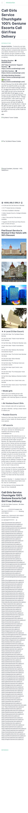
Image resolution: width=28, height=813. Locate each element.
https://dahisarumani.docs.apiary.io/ (11, 526)
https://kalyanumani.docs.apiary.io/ (11, 553)
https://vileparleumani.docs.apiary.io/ (11, 533)
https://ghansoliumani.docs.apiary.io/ (11, 681)
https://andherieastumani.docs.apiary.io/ (12, 593)
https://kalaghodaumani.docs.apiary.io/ (12, 687)
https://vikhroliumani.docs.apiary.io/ (11, 611)
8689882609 (6, 62)
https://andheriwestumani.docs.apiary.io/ (12, 595)
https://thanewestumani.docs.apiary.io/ (12, 600)
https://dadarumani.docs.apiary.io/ (11, 539)
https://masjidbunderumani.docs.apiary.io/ (13, 734)
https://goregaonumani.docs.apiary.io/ (12, 546)
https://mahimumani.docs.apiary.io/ (11, 609)
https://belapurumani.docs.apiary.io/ (11, 571)
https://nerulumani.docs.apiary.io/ (10, 557)
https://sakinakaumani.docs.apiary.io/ (11, 591)
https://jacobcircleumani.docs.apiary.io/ (12, 683)
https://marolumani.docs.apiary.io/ (12, 636)
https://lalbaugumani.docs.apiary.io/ (11, 703)
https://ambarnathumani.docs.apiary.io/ (12, 719)
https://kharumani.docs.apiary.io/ (10, 627)
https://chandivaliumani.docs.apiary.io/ (12, 669)
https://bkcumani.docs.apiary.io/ (10, 716)
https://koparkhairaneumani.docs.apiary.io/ (13, 620)
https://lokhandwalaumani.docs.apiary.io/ (13, 562)
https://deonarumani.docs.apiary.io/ (11, 665)
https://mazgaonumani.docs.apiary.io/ (12, 694)
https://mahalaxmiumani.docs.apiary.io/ (12, 643)
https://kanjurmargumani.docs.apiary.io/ (12, 670)
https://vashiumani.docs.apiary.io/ (10, 555)
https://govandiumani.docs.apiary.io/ (11, 667)
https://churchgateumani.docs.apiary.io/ (12, 580)
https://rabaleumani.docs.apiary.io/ (11, 723)
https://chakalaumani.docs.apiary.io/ (11, 674)
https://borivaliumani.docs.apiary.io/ (11, 549)
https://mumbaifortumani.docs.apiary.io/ (12, 725)
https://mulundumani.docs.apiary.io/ (11, 544)
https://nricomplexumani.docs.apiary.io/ (12, 567)
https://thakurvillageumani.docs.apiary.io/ (13, 640)
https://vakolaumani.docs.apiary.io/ (11, 651)
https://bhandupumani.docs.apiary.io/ (11, 623)
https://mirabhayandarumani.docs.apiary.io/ (13, 528)
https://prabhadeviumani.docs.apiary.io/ (12, 696)
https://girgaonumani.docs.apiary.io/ (11, 647)
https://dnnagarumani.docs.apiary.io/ (11, 586)
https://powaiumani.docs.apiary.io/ (11, 522)
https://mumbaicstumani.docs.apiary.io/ (12, 672)
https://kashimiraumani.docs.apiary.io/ (12, 712)
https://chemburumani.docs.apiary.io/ (11, 537)
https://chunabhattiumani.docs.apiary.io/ (12, 676)
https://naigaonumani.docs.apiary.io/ (11, 631)
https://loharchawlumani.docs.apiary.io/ (12, 688)
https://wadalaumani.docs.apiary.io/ (11, 625)
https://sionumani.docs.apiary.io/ (10, 629)
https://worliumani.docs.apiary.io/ (10, 530)
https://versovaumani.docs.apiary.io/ (11, 566)
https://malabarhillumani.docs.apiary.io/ (12, 614)
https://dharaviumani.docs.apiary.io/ (11, 708)
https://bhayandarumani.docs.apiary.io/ (12, 605)
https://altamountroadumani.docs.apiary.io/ (13, 638)
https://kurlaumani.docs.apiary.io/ (10, 542)
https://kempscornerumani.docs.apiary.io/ (13, 658)
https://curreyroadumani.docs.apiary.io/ (12, 737)
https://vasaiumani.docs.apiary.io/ (12, 604)
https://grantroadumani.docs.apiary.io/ (12, 649)
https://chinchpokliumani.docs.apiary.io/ (12, 663)
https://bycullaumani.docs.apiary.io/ (11, 607)
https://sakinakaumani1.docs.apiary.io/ (12, 618)
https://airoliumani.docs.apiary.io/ (10, 616)
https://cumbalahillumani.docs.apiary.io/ (12, 632)
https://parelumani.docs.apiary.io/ (10, 652)
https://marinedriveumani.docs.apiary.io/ (12, 575)
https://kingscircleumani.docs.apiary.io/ (12, 739)
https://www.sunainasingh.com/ (13, 68)
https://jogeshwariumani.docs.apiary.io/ (12, 551)
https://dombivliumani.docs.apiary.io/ (11, 560)
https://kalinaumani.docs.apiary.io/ (14, 707)
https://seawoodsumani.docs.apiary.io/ (12, 613)
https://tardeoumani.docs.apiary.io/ (11, 642)
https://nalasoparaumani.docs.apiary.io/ (12, 714)
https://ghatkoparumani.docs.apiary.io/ (12, 540)
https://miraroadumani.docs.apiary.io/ (12, 524)
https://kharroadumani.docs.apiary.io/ (12, 726)
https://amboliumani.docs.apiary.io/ (11, 661)
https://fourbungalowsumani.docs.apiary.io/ (13, 564)
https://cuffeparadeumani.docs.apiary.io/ (12, 656)
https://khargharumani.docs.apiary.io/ (12, 569)
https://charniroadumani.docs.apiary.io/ (13, 730)
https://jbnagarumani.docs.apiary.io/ (11, 587)
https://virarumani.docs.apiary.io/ (10, 622)
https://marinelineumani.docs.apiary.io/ (12, 732)
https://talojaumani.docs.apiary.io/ (11, 573)
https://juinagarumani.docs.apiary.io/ (11, 685)
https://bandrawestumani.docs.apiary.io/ (12, 596)
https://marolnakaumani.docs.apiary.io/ (12, 589)
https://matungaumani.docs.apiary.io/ (11, 692)
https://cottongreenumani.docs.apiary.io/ (12, 678)
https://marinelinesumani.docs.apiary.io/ (12, 582)
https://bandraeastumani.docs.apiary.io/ (12, 598)
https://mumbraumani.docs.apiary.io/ (11, 721)
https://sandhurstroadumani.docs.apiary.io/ (13, 735)
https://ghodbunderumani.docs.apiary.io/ (12, 710)
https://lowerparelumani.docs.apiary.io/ (12, 535)
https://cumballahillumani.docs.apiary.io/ (12, 679)
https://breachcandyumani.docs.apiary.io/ (13, 645)
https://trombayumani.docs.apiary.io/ (11, 699)
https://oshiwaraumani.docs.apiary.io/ (12, 584)
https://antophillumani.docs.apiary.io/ (11, 654)
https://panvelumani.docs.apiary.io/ (11, 558)
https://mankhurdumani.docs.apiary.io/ (12, 690)
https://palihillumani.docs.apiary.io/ (11, 660)
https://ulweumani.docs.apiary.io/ (10, 701)
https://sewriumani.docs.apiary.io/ (11, 698)
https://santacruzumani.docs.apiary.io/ (12, 531)
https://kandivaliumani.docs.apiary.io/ (12, 548)
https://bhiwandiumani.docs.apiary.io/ (12, 717)
